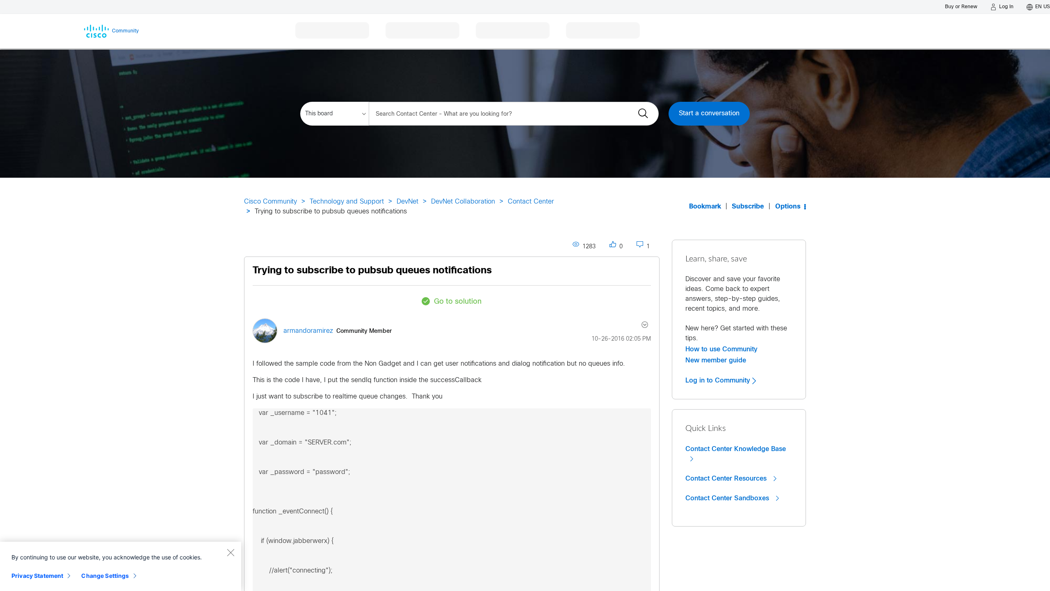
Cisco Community (270, 202)
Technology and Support (347, 202)
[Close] (230, 552)
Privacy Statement (37, 575)
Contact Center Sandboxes (728, 498)
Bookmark (705, 207)
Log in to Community (718, 380)
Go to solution (458, 301)
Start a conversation (709, 113)
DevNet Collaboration (463, 202)
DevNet (407, 202)
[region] (120, 566)
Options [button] (788, 207)
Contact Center (531, 202)
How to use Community (721, 349)
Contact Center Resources (727, 478)
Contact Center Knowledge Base (735, 449)
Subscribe (748, 207)
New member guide (715, 360)
